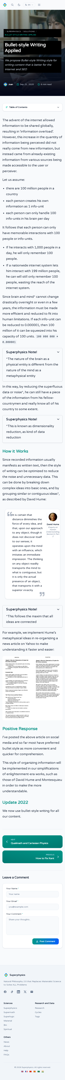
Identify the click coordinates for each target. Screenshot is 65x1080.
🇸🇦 (38, 1071)
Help (6, 1050)
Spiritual (8, 1029)
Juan (10, 84)
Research (39, 1008)
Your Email (12, 901)
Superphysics (14, 31)
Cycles (38, 1012)
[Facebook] (5, 991)
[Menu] (39, 5)
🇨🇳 (30, 1071)
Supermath (9, 1012)
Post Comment (47, 941)
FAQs (6, 1054)
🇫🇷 (26, 1071)
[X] (25, 991)
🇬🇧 (22, 1071)
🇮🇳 (43, 1071)
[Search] (12, 5)
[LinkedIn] (18, 991)
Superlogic (9, 1016)
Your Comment (14, 914)
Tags (37, 1016)
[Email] (31, 991)
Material (8, 1020)
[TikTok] (11, 991)
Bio (5, 1025)
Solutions (29, 31)
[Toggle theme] (19, 5)
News (6, 1042)
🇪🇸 (34, 1071)
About (7, 1046)
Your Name (12, 888)
